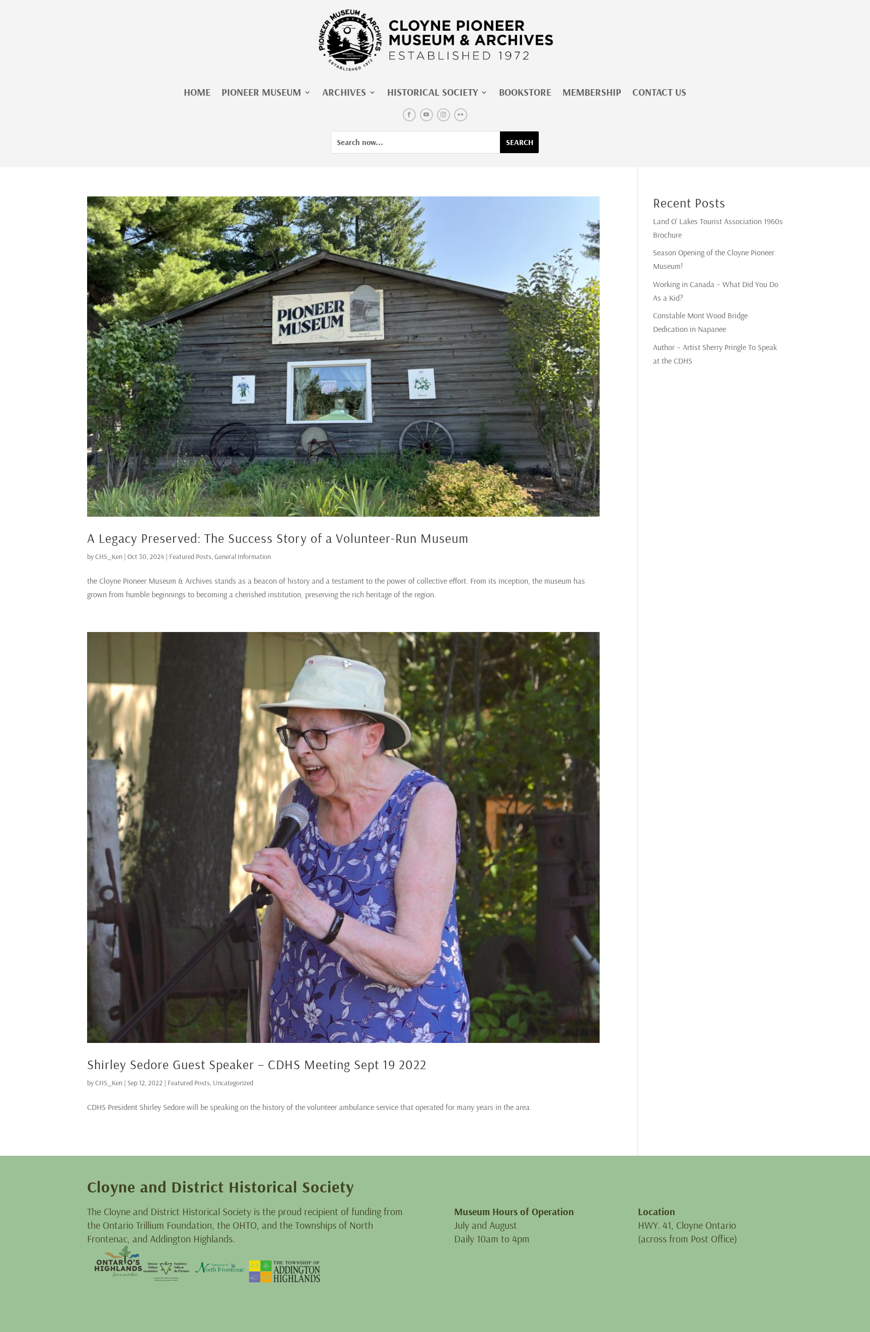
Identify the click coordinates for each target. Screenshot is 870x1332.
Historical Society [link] (432, 92)
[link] (434, 40)
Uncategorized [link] (233, 1082)
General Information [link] (242, 556)
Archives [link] (344, 92)
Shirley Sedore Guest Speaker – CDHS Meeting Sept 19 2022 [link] (256, 1064)
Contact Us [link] (659, 92)
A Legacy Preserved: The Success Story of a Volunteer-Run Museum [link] (278, 538)
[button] (409, 114)
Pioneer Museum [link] (261, 92)
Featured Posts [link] (190, 556)
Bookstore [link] (525, 92)
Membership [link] (591, 92)
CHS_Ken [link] (108, 556)
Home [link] (197, 92)
